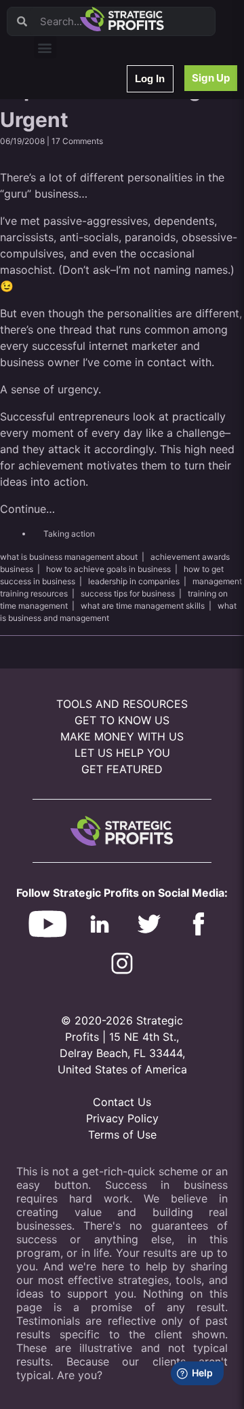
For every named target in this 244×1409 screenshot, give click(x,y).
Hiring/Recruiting (75, 315)
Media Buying (69, 298)
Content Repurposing (83, 192)
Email (53, 174)
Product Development (84, 156)
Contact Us (122, 1102)
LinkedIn (59, 333)
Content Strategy (75, 139)
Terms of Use (122, 1134)
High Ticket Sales (76, 280)
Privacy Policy (122, 1118)
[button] (45, 47)
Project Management (83, 209)
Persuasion (64, 104)
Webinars (60, 121)
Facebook (62, 227)
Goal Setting (66, 262)
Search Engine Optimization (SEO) (107, 245)
